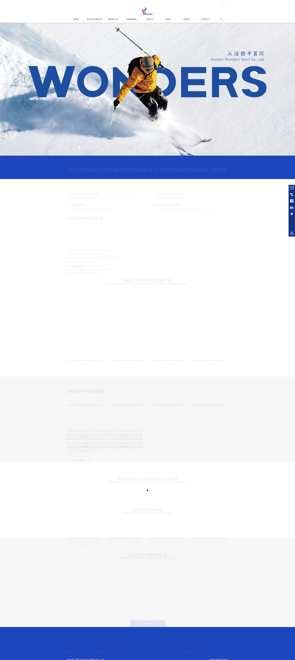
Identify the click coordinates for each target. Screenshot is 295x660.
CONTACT (205, 19)
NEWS (168, 19)
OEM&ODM (131, 19)
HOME (76, 19)
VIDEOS (186, 19)
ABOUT (150, 19)
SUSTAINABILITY (94, 19)
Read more (78, 290)
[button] (79, 148)
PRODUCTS (113, 19)
